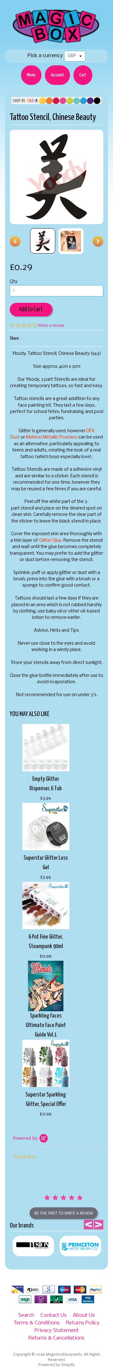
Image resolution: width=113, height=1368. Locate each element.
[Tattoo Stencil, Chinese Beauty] (42, 241)
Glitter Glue (50, 540)
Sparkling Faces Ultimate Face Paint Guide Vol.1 (46, 1025)
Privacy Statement (57, 1331)
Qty (13, 281)
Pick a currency (45, 56)
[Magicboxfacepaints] (57, 43)
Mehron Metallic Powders (52, 437)
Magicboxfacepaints (64, 1355)
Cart (82, 75)
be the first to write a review (63, 1213)
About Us (84, 1315)
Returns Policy (83, 1323)
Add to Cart (31, 310)
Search (26, 1315)
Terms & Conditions (36, 1323)
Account (57, 75)
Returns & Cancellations (56, 1338)
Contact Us (53, 1315)
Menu (31, 75)
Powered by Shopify (56, 1365)
